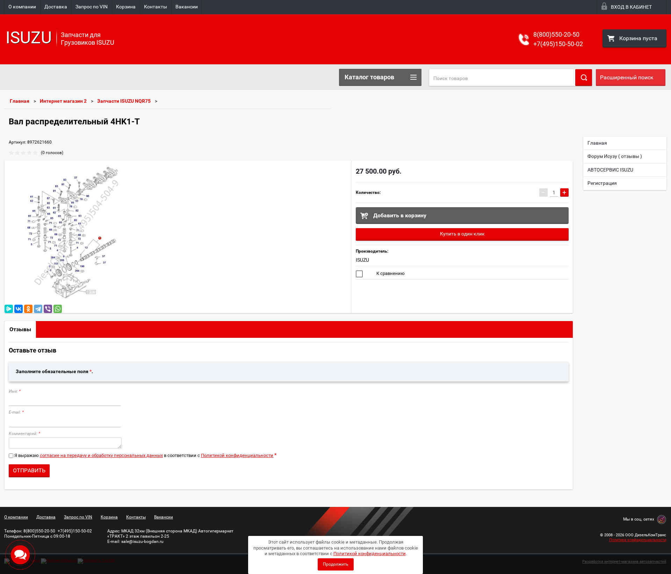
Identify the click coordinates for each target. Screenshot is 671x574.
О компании (22, 6)
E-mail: (16, 412)
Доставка (55, 6)
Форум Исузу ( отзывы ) (614, 156)
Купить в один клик (462, 234)
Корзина (126, 6)
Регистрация (602, 183)
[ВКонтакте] (18, 309)
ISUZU (362, 260)
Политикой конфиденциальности (237, 455)
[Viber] (48, 309)
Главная (19, 101)
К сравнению (390, 273)
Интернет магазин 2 (63, 101)
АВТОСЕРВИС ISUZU (610, 170)
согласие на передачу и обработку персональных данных (101, 455)
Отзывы (20, 329)
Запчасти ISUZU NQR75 (124, 101)
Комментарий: (24, 433)
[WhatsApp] (57, 309)
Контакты (155, 6)
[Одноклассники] (28, 309)
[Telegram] (38, 309)
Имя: (15, 391)
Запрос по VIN (91, 6)
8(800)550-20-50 (556, 34)
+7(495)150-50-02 (558, 44)
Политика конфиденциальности (637, 540)
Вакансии (186, 6)
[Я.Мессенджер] (9, 309)
